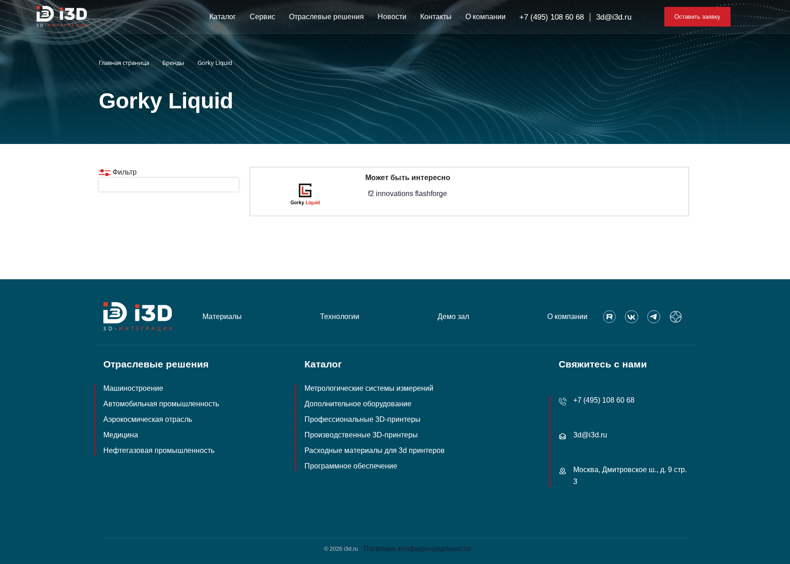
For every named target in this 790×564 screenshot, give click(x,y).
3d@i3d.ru (613, 17)
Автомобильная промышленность (161, 404)
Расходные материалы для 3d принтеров (374, 450)
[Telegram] (653, 317)
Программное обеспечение (350, 466)
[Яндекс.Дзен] (675, 317)
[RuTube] (609, 317)
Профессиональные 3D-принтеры (362, 419)
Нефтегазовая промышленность (158, 450)
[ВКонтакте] (631, 317)
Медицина (120, 435)
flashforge (431, 193)
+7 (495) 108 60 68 (551, 17)
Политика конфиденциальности (417, 549)
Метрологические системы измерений (368, 388)
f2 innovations (390, 193)
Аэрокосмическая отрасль (147, 419)
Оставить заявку (697, 16)
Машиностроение (133, 388)
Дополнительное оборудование (357, 404)
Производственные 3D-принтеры (361, 435)
